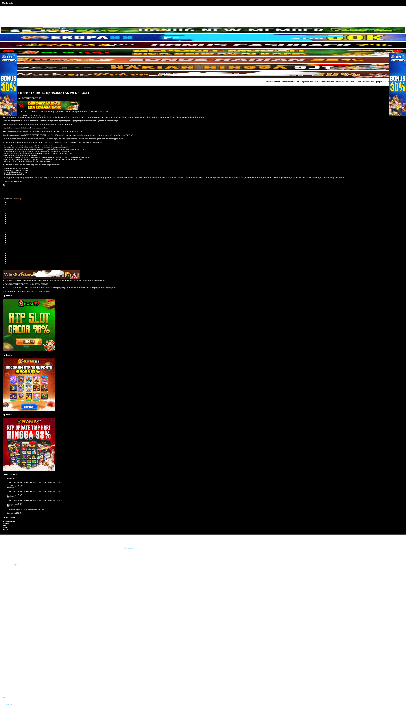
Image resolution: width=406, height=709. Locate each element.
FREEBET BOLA (10, 14)
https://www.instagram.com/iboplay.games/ (69, 159)
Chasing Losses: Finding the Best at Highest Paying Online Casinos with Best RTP (34, 482)
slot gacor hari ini (9, 521)
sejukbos (6, 529)
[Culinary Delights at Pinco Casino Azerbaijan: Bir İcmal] (11, 506)
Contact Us (8, 22)
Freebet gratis (128, 548)
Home (6, 9)
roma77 (5, 525)
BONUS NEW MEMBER (13, 18)
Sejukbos (3, 697)
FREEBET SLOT (10, 12)
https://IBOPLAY (20, 181)
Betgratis (16, 565)
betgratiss (19, 98)
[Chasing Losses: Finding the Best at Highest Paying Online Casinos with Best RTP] (11, 478)
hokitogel (6, 523)
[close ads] (397, 51)
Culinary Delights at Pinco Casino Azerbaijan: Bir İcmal (25, 509)
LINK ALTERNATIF (15, 20)
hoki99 (5, 527)
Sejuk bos (9, 704)
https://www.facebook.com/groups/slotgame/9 (27, 159)
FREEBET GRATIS (11, 11)
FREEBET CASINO (11, 16)
